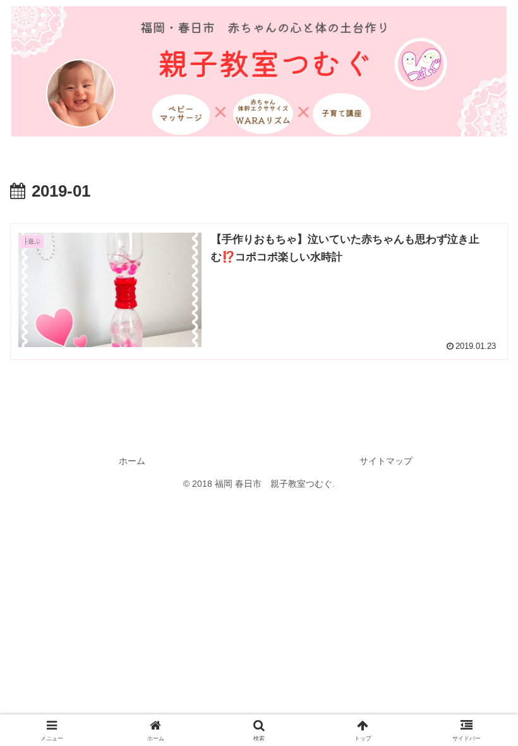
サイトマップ (386, 461)
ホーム (132, 461)
